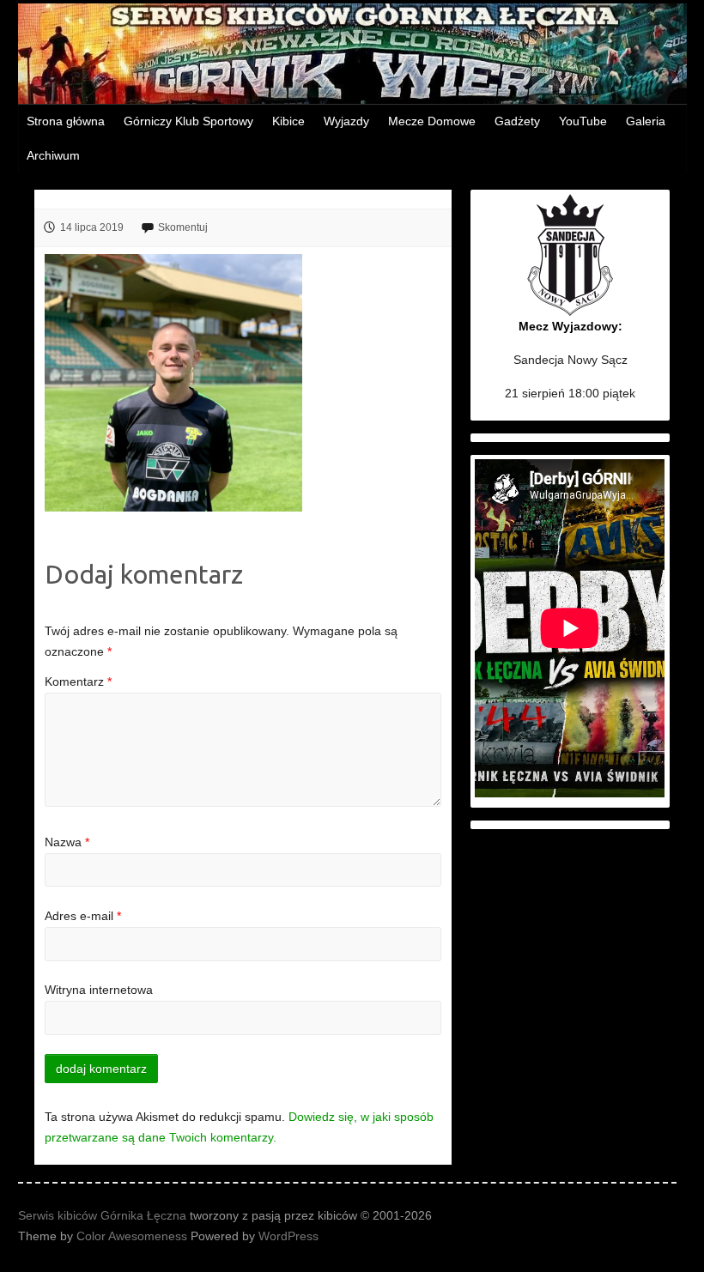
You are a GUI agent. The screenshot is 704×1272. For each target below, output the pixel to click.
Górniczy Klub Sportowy (188, 121)
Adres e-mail (83, 916)
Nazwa (67, 842)
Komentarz (78, 681)
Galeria (645, 121)
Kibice (288, 121)
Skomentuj (183, 227)
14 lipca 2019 (92, 227)
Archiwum (53, 155)
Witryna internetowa (99, 989)
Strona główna (66, 121)
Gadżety (517, 121)
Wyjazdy (346, 121)
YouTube (583, 121)
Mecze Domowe (432, 121)
